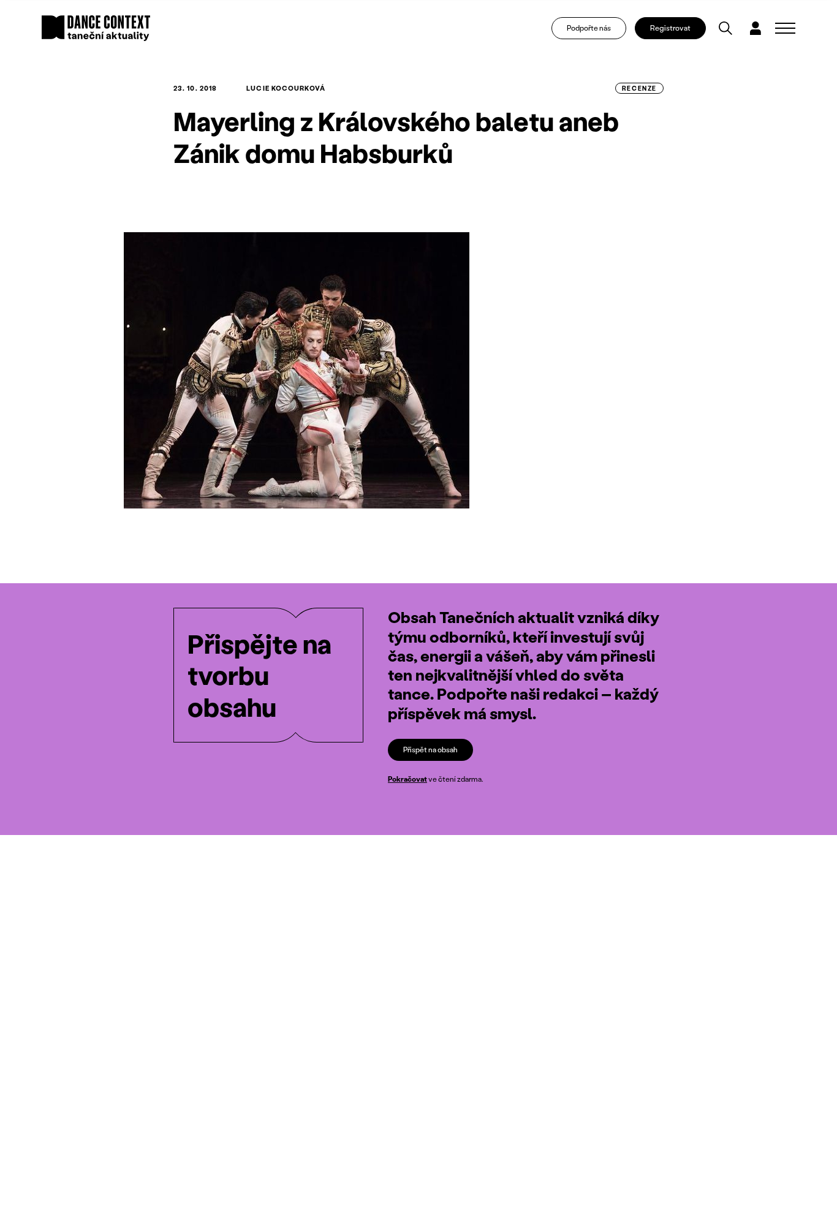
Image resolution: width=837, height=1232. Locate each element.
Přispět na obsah (430, 749)
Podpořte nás (589, 27)
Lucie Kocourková (285, 88)
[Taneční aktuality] (96, 28)
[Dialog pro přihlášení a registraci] (755, 28)
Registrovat (670, 27)
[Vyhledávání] (725, 28)
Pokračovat (407, 779)
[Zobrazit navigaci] (785, 28)
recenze (639, 88)
